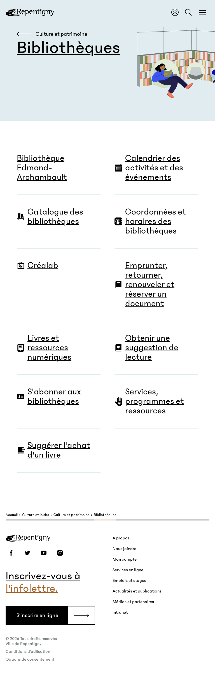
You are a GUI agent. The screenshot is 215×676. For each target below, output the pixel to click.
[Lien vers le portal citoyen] (175, 12)
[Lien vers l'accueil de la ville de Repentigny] (30, 12)
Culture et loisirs (35, 515)
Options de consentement (30, 659)
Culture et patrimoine (71, 515)
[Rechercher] (188, 12)
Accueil (12, 515)
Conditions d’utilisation (28, 651)
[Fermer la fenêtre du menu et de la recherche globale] (202, 12)
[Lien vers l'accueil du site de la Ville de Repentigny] (28, 538)
